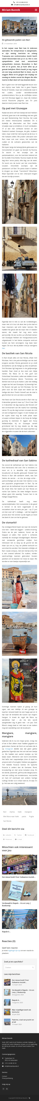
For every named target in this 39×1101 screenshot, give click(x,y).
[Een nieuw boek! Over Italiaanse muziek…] (19, 864)
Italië (20, 812)
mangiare (28, 812)
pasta (24, 816)
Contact (4, 1076)
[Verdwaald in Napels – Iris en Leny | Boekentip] (19, 890)
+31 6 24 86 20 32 (10, 1063)
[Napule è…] (19, 919)
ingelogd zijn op (14, 950)
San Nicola (7, 821)
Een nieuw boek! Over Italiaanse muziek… (19, 877)
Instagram (9, 749)
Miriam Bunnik (11, 9)
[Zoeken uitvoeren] (33, 967)
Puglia (31, 816)
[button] (36, 10)
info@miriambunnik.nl (12, 1066)
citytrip (12, 812)
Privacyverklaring (7, 1078)
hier (3, 348)
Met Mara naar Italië (11, 816)
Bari (4, 812)
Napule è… (6, 931)
